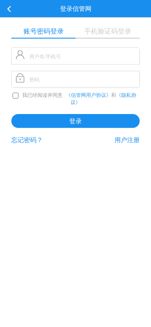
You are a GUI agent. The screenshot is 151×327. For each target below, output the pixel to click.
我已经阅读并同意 (42, 95)
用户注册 (127, 139)
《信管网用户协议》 (88, 95)
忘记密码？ (27, 139)
